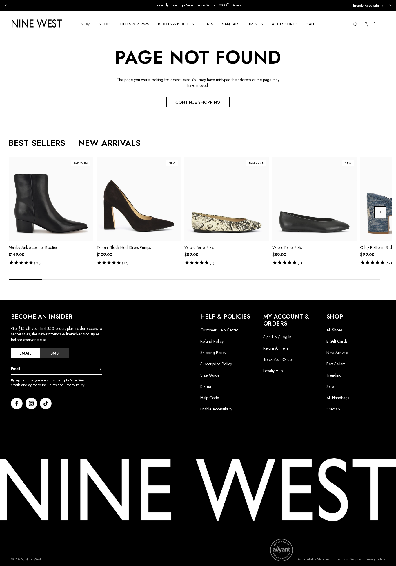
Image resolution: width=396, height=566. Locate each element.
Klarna (205, 386)
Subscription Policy (216, 364)
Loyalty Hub (273, 371)
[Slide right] (380, 212)
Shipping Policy (213, 352)
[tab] (25, 353)
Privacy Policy (375, 559)
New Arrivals (337, 352)
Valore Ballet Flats (199, 247)
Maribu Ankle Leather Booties (33, 247)
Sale (330, 386)
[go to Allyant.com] (281, 550)
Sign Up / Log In (277, 337)
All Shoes (334, 330)
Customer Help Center (219, 330)
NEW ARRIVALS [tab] (110, 143)
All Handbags (337, 398)
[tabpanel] (200, 212)
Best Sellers (335, 364)
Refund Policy (212, 341)
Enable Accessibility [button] (368, 5)
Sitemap (333, 409)
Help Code (209, 398)
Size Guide (209, 375)
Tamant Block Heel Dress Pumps (124, 247)
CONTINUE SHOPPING (198, 102)
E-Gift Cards (336, 341)
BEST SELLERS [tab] (37, 143)
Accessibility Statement (315, 559)
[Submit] (100, 369)
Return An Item (275, 348)
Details (236, 5)
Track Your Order (278, 359)
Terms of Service (348, 559)
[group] (198, 5)
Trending (333, 375)
